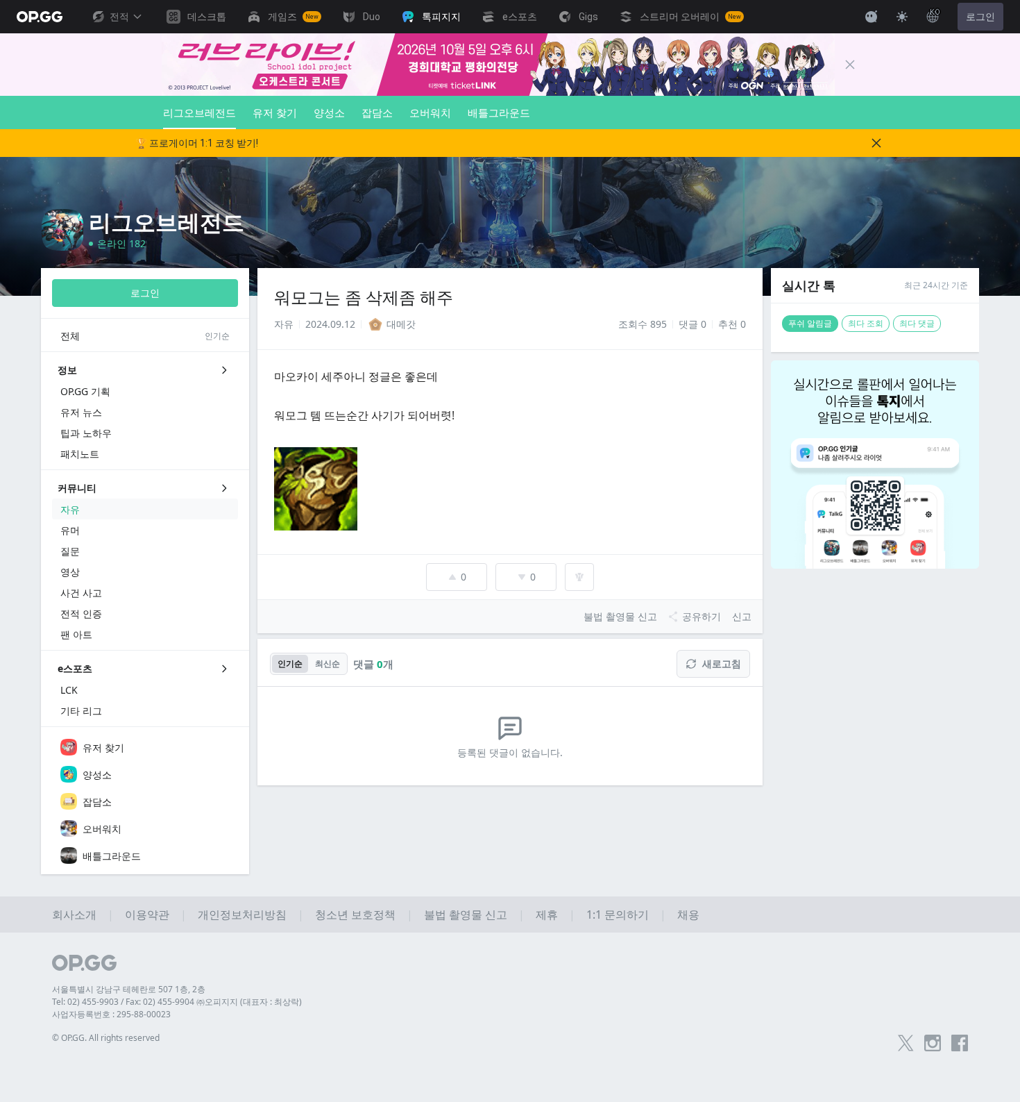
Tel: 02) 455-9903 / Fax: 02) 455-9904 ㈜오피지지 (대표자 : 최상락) (177, 1002)
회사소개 (74, 914)
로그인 (980, 16)
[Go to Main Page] (39, 16)
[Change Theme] (902, 17)
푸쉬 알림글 (810, 323)
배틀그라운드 (499, 112)
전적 (119, 16)
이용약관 (147, 914)
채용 (688, 914)
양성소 (329, 112)
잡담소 (377, 112)
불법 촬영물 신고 (465, 914)
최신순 (327, 663)
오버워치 (430, 112)
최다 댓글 (917, 323)
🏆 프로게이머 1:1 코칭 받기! (196, 143)
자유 (284, 324)
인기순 (290, 663)
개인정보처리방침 (242, 914)
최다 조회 (865, 323)
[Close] (850, 64)
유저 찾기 (275, 112)
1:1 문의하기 (617, 914)
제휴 (547, 914)
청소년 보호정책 (355, 914)
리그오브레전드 (199, 112)
